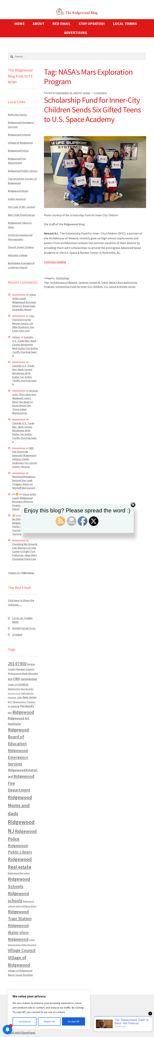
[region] (49, 1009)
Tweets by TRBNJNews (21, 572)
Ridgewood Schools (19, 134)
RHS (10, 712)
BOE (10, 679)
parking (15, 706)
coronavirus (28, 679)
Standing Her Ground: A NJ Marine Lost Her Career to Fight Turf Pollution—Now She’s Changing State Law (25, 551)
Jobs (19, 697)
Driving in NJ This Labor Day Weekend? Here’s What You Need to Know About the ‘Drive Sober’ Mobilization (25, 402)
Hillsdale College (17, 255)
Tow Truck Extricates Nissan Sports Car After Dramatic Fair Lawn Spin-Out (23, 323)
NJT (10, 702)
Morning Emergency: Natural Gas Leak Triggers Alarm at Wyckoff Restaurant (24, 482)
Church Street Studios (21, 247)
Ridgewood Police (18, 150)
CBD (16, 679)
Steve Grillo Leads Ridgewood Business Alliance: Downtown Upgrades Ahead (24, 302)
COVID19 (22, 684)
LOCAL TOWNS (125, 23)
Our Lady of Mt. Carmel (21, 207)
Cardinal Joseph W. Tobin (93, 282)
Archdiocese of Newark (63, 282)
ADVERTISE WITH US (23, 628)
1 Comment (100, 93)
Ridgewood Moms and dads (20, 805)
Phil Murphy (27, 706)
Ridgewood (23, 712)
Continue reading (55, 262)
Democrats (14, 689)
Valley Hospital (17, 199)
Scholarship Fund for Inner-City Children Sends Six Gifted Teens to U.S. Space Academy (92, 109)
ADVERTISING (75, 32)
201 (11, 663)
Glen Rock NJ (26, 689)
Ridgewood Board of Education (18, 736)
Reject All (49, 1021)
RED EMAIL (61, 23)
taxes (32, 940)
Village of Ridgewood (20, 142)
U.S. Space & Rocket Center (120, 286)
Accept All (73, 1021)
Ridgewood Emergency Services (18, 757)
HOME (19, 23)
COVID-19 (12, 684)
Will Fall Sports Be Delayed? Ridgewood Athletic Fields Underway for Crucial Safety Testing (24, 457)
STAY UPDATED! (92, 23)
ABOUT (38, 23)
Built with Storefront (21, 1032)
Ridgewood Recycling (19, 873)
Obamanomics (19, 702)
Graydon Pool (14, 693)
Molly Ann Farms (17, 114)
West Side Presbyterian (21, 215)
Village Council (21, 950)
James (86, 93)
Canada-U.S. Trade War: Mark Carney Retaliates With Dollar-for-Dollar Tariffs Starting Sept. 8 (25, 346)
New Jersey (29, 697)
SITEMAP (17, 634)
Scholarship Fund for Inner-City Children (79, 286)
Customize (25, 1021)
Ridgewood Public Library (23, 171)
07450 (20, 663)
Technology (62, 278)
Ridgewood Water (18, 191)
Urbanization (14, 944)
